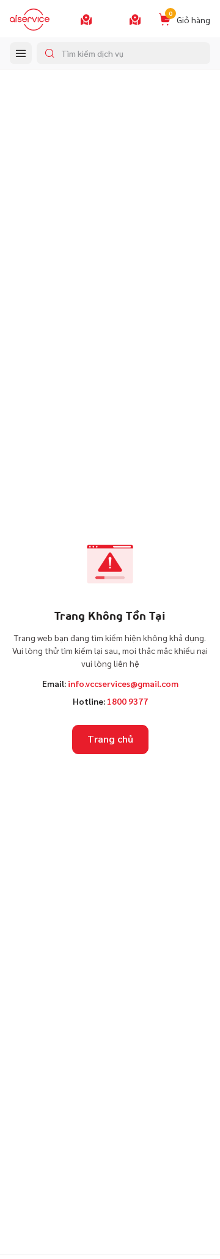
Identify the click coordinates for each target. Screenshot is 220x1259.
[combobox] (123, 53)
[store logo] (30, 20)
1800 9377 (127, 701)
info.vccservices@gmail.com (123, 683)
